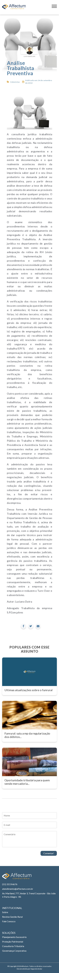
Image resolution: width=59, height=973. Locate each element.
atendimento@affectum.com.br (17, 888)
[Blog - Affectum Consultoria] (14, 7)
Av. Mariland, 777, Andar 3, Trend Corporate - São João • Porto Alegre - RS (29, 895)
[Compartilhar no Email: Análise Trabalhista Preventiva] (38, 626)
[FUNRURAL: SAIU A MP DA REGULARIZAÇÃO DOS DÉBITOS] (29, 715)
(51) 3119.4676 (9, 884)
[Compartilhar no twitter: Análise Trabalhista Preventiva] (30, 626)
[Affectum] (16, 877)
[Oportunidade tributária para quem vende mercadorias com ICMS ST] (29, 762)
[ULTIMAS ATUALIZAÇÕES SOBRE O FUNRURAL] (29, 671)
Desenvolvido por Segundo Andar (29, 969)
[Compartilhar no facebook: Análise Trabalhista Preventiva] (23, 626)
